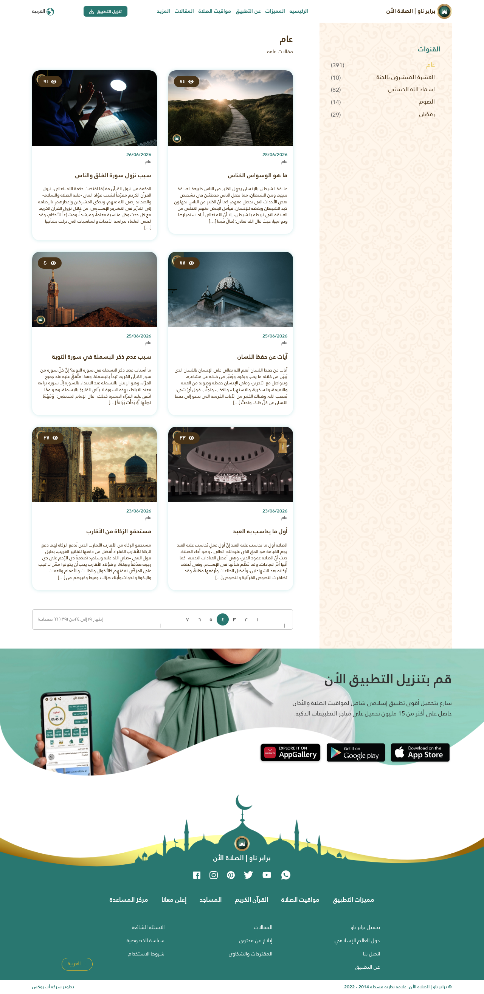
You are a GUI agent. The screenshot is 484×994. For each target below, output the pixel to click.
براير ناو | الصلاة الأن (411, 10)
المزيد (163, 11)
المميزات (275, 11)
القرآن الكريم (251, 899)
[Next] (176, 619)
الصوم (427, 101)
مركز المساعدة (129, 899)
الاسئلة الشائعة (148, 927)
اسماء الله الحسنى (411, 89)
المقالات (184, 11)
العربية (39, 11)
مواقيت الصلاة (215, 11)
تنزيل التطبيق (109, 11)
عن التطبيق (248, 11)
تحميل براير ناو (365, 927)
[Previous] (281, 619)
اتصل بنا (371, 953)
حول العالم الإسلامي (357, 940)
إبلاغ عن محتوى (255, 940)
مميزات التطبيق (353, 899)
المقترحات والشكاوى (250, 953)
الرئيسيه (299, 11)
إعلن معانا (173, 899)
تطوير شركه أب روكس (53, 987)
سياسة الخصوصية (145, 940)
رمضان (427, 113)
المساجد (211, 899)
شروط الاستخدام (146, 953)
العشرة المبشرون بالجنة (406, 76)
